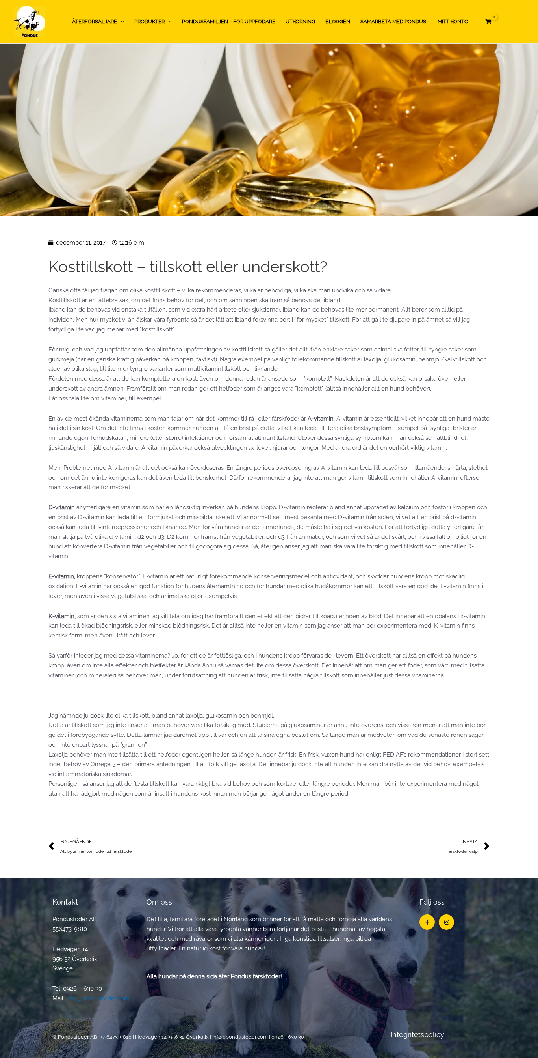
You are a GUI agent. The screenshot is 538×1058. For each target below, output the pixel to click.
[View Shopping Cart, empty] (488, 22)
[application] (120, 22)
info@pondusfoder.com (98, 998)
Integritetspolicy (417, 1034)
